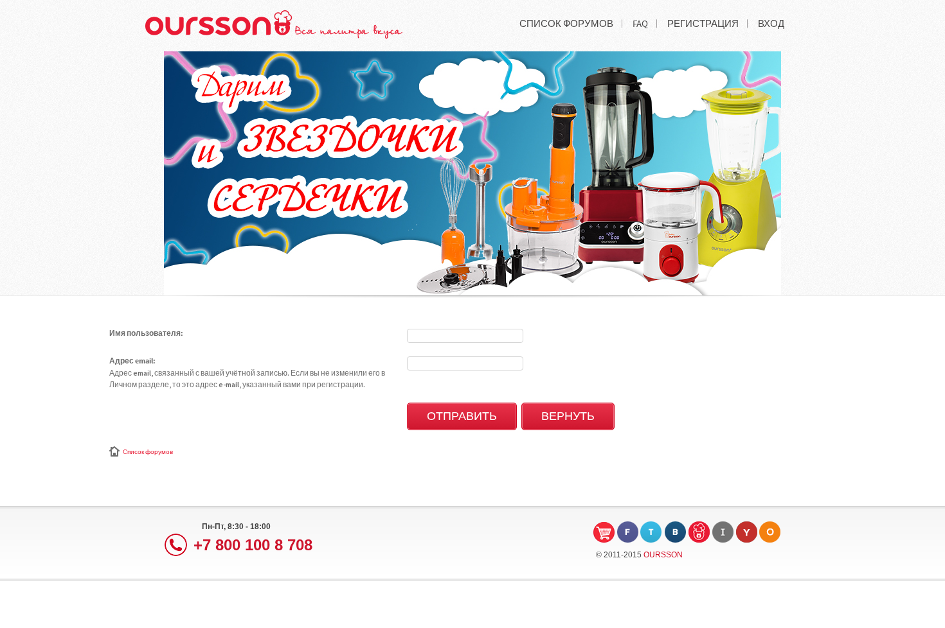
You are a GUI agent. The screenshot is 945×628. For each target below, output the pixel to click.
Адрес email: (132, 361)
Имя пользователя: (146, 334)
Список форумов (148, 452)
